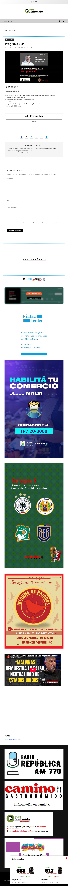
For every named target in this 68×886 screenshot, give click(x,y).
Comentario (10, 178)
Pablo (15, 883)
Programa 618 (16, 880)
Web (8, 215)
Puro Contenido (11, 48)
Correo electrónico (12, 208)
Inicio (6, 30)
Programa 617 (45, 880)
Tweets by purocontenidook (12, 739)
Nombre (9, 200)
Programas (9, 39)
